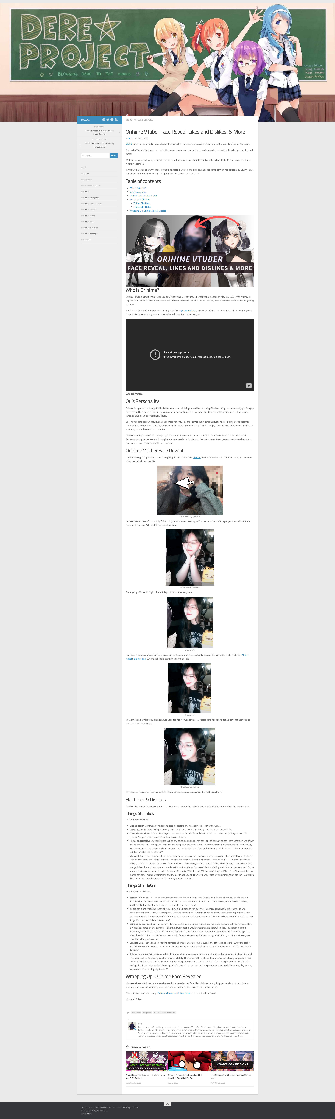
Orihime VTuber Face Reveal (143, 195)
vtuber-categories (91, 197)
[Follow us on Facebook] (112, 119)
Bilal (130, 138)
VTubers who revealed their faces (173, 993)
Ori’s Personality (138, 192)
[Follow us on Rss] (116, 119)
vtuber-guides (89, 215)
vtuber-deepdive (144, 119)
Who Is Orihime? (138, 188)
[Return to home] (103, 119)
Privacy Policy (86, 1113)
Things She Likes (141, 203)
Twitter (197, 457)
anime (86, 173)
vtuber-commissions (92, 203)
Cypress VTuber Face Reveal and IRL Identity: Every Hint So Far (185, 1076)
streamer (87, 179)
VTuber (156, 1012)
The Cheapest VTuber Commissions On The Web (231, 1076)
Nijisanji (183, 310)
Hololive (192, 310)
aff (84, 167)
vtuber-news (88, 221)
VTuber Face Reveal (168, 1012)
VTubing (130, 144)
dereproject (147, 1012)
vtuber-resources (90, 227)
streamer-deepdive (91, 185)
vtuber (129, 119)
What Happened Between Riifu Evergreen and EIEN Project (145, 1076)
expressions (140, 658)
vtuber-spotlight (90, 233)
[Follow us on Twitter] (107, 119)
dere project (136, 1012)
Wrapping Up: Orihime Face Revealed (148, 210)
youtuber (87, 239)
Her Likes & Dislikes (139, 199)
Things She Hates (142, 207)
